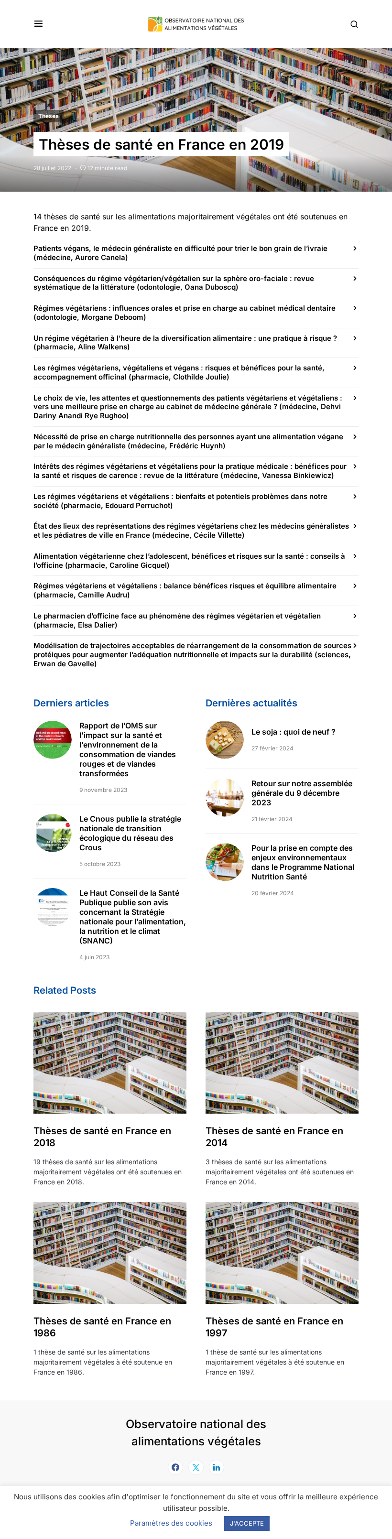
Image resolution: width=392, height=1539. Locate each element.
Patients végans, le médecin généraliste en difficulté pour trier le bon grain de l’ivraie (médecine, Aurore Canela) (180, 253)
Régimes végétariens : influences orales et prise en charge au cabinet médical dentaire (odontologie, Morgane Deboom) (184, 312)
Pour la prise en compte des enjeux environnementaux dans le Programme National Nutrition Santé (302, 862)
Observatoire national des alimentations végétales (196, 1432)
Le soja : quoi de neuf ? (293, 732)
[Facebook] (175, 1467)
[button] (38, 24)
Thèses (48, 115)
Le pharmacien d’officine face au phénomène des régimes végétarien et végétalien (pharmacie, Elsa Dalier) (177, 620)
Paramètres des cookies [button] (171, 1523)
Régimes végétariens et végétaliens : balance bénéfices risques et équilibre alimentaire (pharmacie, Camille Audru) (185, 590)
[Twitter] (196, 1467)
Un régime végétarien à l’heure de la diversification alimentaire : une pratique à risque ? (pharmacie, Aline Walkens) (185, 343)
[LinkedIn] (216, 1467)
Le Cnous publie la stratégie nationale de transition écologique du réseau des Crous (130, 833)
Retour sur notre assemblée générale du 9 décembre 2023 (301, 793)
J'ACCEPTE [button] (247, 1523)
